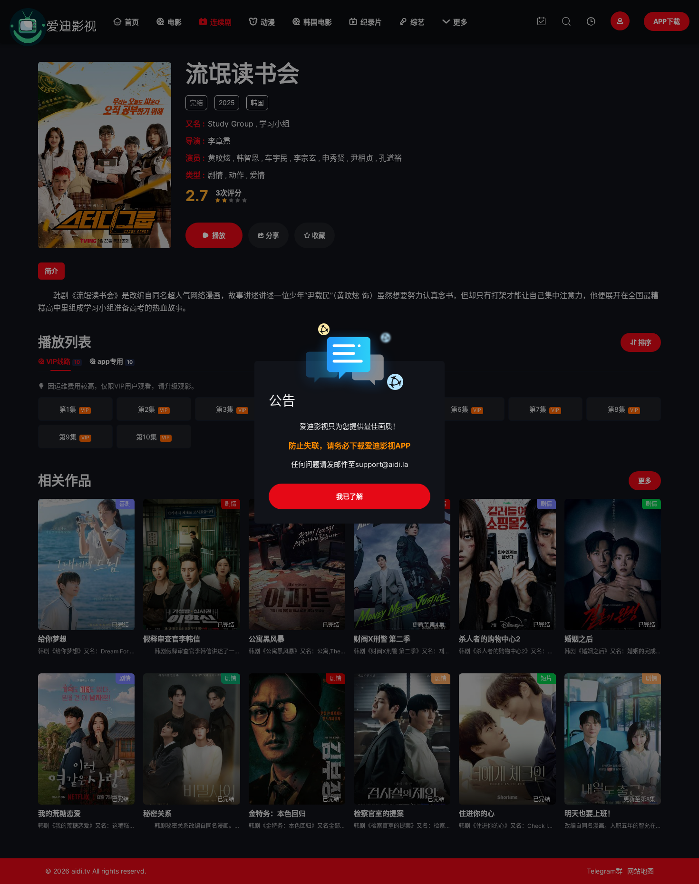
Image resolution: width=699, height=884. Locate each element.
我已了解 (349, 496)
